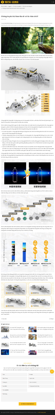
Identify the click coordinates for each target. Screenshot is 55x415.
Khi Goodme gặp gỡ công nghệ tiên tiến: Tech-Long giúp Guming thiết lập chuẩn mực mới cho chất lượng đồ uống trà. (46, 328)
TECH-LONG (4, 6)
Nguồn (10, 6)
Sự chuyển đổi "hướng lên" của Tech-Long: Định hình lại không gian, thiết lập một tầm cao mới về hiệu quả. (17, 328)
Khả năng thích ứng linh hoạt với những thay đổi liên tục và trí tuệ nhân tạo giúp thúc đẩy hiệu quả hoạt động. (45, 336)
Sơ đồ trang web (42, 412)
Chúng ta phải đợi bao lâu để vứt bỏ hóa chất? (13, 8)
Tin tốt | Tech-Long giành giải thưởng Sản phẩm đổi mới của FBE (45, 351)
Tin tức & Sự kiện (17, 6)
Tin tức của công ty (27, 6)
